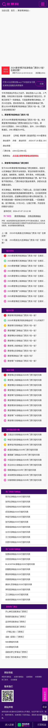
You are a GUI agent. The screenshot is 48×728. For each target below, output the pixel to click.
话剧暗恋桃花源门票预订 (15, 627)
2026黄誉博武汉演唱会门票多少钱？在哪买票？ (27, 301)
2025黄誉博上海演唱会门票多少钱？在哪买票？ (27, 281)
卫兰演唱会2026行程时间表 (16, 594)
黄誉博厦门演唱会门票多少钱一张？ (22, 330)
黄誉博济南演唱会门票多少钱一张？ (22, 315)
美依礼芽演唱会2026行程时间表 (18, 584)
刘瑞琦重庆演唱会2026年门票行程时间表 (24, 480)
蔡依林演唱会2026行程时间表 (17, 574)
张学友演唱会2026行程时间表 (17, 502)
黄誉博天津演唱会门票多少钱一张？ (22, 325)
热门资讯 (5, 680)
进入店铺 (9, 725)
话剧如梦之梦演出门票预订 (16, 652)
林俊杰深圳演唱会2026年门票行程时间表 (24, 440)
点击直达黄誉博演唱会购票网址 (26, 156)
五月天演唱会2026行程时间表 (17, 532)
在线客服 (14, 680)
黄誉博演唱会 (23, 10)
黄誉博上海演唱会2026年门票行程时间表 (24, 380)
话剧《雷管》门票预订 (14, 637)
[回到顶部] (45, 718)
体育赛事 (38, 677)
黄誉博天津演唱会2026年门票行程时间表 (24, 420)
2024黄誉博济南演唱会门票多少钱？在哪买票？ (27, 256)
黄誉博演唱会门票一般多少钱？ (20, 356)
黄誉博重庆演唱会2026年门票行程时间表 (24, 410)
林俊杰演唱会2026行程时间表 (17, 517)
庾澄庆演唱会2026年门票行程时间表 (22, 450)
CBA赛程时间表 (11, 647)
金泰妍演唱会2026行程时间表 (17, 600)
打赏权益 (42, 725)
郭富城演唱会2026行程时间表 (17, 527)
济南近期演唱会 (34, 216)
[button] (24, 724)
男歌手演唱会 (6, 677)
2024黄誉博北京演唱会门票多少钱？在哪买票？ (27, 286)
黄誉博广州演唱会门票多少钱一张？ (22, 361)
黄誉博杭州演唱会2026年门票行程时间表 (24, 385)
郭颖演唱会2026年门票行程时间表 (21, 470)
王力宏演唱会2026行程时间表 (17, 537)
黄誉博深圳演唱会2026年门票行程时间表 (24, 405)
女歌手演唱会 (18, 677)
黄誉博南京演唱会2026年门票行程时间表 (24, 400)
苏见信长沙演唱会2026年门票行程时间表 (24, 465)
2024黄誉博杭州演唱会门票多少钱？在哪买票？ (27, 271)
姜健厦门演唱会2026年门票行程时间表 (23, 455)
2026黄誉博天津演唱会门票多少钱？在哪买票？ (27, 261)
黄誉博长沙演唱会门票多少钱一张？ (22, 341)
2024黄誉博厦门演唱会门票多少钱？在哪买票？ (27, 266)
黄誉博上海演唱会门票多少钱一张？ (22, 346)
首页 (13, 10)
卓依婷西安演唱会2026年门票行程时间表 (24, 475)
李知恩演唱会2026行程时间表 (17, 589)
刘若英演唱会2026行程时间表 (17, 559)
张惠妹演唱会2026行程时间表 (17, 554)
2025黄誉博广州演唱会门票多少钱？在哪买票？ (27, 291)
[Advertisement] (24, 39)
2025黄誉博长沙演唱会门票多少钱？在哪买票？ (27, 276)
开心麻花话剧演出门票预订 (16, 612)
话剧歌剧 (29, 677)
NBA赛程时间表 (11, 642)
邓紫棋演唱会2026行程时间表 (17, 579)
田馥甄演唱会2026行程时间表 (17, 569)
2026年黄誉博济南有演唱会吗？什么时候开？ (26, 320)
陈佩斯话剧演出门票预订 (15, 617)
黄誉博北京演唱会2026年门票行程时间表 (24, 375)
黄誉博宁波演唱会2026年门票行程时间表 (24, 395)
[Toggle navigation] (42, 4)
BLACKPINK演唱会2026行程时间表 (20, 564)
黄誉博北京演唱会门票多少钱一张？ (22, 351)
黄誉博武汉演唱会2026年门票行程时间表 (24, 390)
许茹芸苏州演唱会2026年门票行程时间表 (24, 460)
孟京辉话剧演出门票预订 (15, 622)
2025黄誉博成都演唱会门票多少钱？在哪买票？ (27, 296)
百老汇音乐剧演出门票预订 (16, 657)
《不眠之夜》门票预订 (14, 632)
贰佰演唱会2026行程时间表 (16, 512)
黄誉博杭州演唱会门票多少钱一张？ (22, 336)
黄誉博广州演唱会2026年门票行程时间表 (24, 415)
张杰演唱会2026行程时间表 (16, 522)
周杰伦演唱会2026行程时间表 (17, 497)
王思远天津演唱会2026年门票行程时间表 (24, 435)
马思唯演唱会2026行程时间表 (17, 507)
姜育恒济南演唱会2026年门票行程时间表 (24, 445)
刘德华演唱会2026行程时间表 (17, 542)
